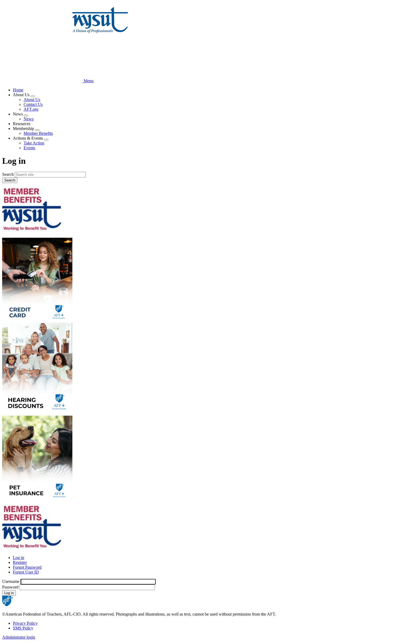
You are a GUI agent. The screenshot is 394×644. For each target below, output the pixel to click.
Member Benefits (38, 133)
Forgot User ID (26, 572)
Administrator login (18, 637)
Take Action (34, 143)
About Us (32, 99)
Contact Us (33, 104)
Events (29, 148)
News (29, 119)
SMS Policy (23, 628)
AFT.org (31, 109)
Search (8, 174)
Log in (18, 557)
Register (20, 562)
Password (10, 587)
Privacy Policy (25, 623)
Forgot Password (27, 567)
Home (18, 90)
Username (10, 581)
